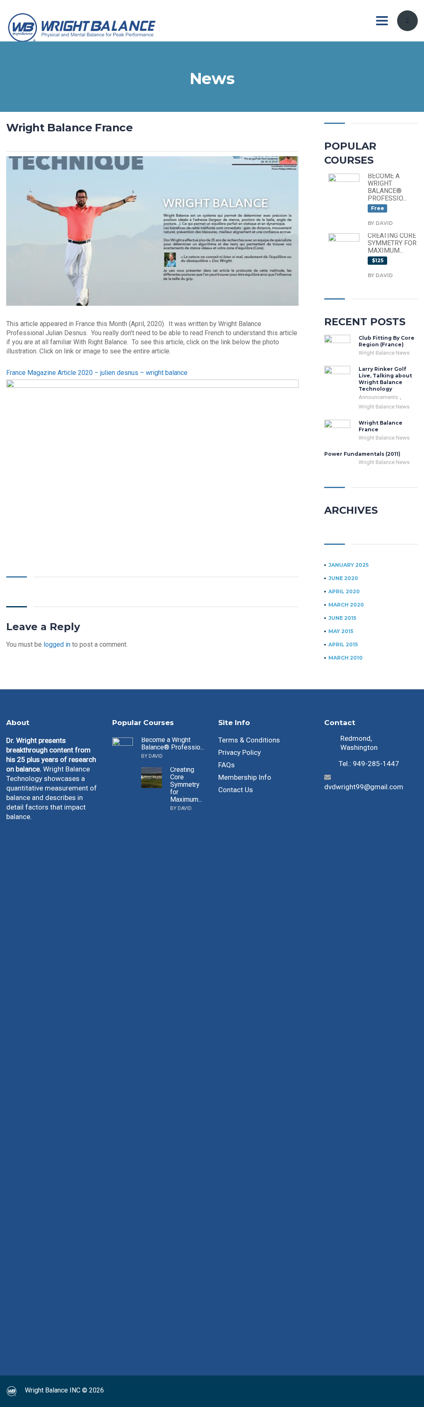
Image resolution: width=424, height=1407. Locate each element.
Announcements (379, 397)
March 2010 (345, 657)
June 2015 (342, 618)
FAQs (226, 765)
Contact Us (235, 790)
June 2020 (343, 578)
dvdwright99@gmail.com (363, 787)
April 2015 (343, 644)
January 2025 (348, 565)
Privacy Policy (239, 752)
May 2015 (340, 631)
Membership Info (244, 777)
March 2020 (346, 604)
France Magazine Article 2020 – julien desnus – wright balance (97, 373)
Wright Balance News (384, 353)
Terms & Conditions (249, 740)
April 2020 (344, 591)
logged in (56, 644)
